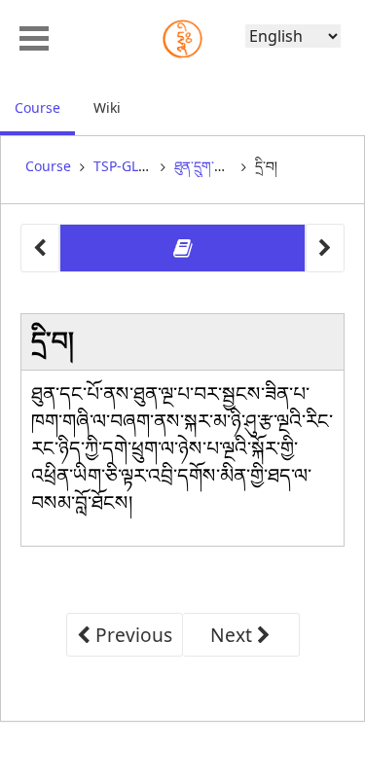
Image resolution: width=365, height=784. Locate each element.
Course (45, 107)
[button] (34, 36)
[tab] (182, 248)
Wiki (107, 107)
